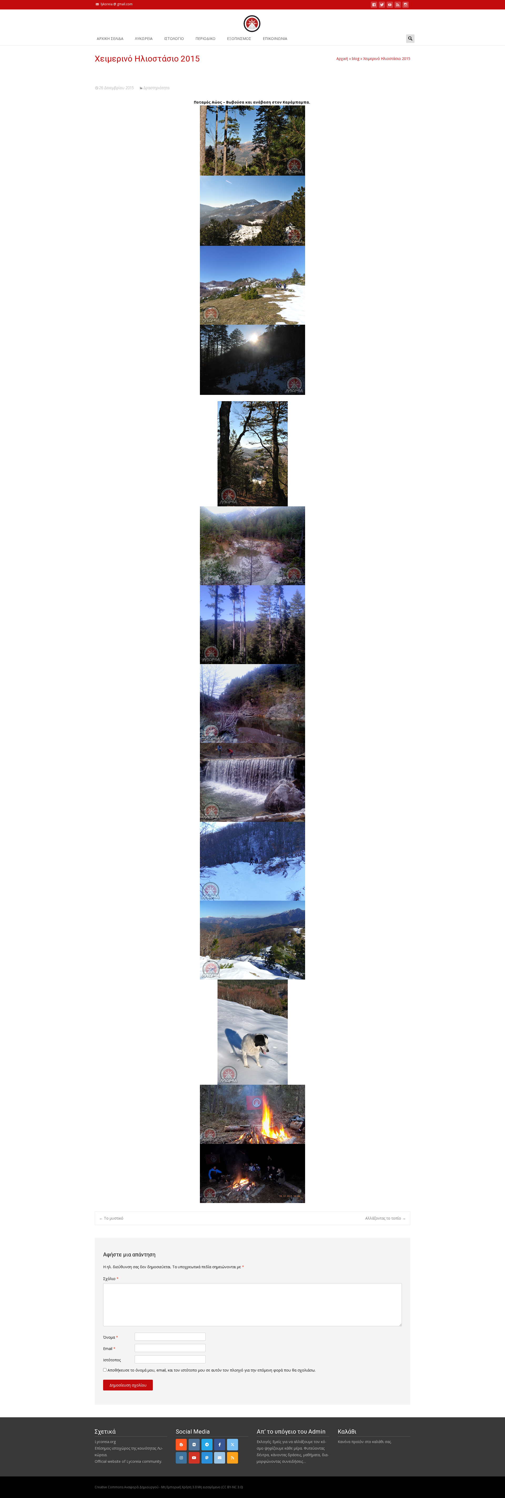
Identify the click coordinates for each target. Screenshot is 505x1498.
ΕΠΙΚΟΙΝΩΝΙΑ (275, 38)
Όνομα (110, 1337)
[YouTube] (194, 1458)
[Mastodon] (207, 1458)
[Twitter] (232, 1444)
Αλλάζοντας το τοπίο (385, 1218)
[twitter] (382, 5)
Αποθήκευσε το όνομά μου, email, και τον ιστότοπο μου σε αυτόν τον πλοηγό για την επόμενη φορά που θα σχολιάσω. (212, 1370)
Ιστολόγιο (174, 38)
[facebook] (374, 5)
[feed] (398, 5)
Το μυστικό (111, 1218)
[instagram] (405, 5)
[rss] (232, 1458)
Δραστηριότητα (156, 87)
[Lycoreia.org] (252, 21)
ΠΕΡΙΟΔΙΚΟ (205, 38)
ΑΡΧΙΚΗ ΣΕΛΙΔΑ (110, 38)
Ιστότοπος (112, 1359)
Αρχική (342, 58)
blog (355, 58)
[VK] (194, 1444)
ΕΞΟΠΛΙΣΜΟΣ (239, 38)
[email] (219, 1458)
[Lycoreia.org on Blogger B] (181, 1444)
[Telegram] (207, 1444)
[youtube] (390, 5)
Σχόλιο (111, 1278)
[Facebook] (219, 1444)
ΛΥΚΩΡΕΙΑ (144, 38)
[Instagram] (181, 1458)
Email (109, 1348)
